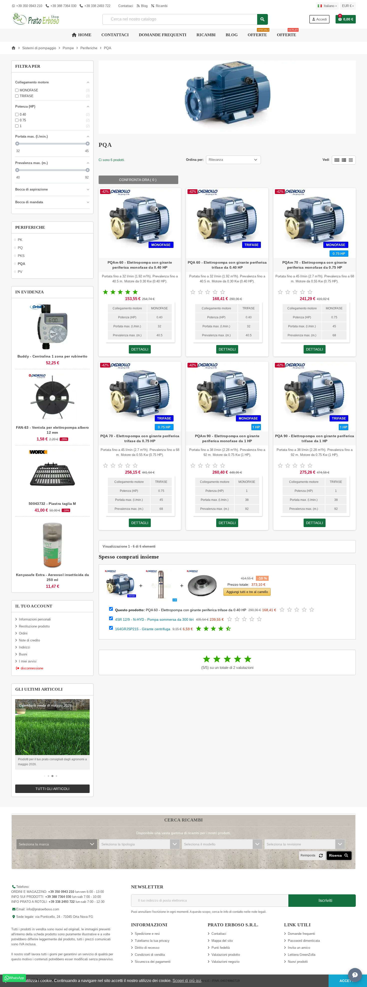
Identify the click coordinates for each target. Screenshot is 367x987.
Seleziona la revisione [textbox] (284, 844)
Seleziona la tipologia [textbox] (118, 844)
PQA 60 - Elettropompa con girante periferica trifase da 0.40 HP (227, 264)
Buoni (23, 654)
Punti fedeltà (220, 948)
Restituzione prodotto (34, 626)
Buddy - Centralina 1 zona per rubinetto (52, 356)
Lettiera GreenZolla (301, 955)
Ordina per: (194, 160)
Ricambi (161, 6)
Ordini (23, 633)
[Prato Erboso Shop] (36, 19)
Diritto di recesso (147, 948)
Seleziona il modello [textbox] (199, 844)
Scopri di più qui (187, 981)
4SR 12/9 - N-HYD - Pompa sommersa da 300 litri (154, 619)
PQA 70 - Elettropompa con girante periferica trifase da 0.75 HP (139, 438)
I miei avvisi (27, 661)
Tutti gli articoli (52, 789)
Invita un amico (299, 948)
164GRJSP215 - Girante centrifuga (142, 629)
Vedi (326, 160)
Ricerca (336, 855)
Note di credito (29, 640)
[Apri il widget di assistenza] (355, 975)
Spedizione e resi (147, 934)
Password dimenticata (304, 941)
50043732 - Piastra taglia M (52, 504)
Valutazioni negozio (225, 962)
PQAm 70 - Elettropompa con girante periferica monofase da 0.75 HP (314, 264)
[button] (44, 776)
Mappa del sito (222, 941)
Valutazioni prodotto (225, 955)
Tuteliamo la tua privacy (152, 941)
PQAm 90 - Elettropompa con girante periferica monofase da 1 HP (227, 438)
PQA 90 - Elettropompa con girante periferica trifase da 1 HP (314, 438)
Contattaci (125, 6)
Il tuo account (33, 606)
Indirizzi (24, 647)
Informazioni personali (35, 619)
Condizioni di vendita (150, 955)
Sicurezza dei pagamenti (153, 962)
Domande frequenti (301, 934)
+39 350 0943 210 (29, 6)
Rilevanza (216, 160)
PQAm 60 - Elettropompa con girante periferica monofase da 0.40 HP (140, 264)
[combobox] (185, 19)
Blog (144, 6)
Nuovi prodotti (298, 962)
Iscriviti (324, 900)
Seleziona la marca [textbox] (34, 844)
